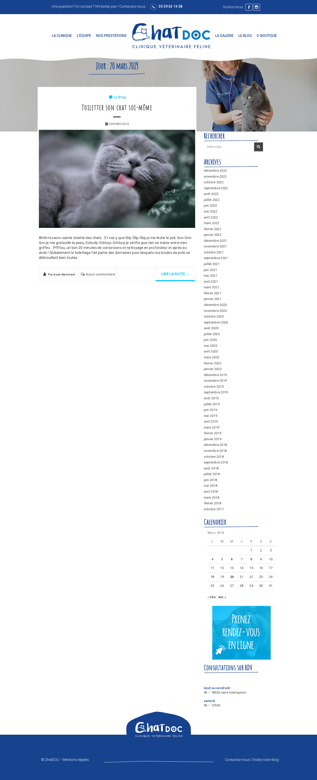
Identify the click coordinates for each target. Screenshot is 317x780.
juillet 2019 (212, 404)
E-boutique (267, 36)
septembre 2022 (216, 188)
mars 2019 (211, 427)
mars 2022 (211, 223)
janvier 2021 (212, 299)
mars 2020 (211, 357)
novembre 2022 (215, 176)
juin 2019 (210, 410)
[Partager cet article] (128, 275)
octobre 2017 (214, 509)
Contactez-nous (132, 6)
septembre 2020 (216, 322)
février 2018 (212, 503)
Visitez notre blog (265, 760)
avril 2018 (211, 491)
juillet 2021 (212, 264)
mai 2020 (210, 346)
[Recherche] (258, 146)
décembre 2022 (215, 170)
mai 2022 (210, 211)
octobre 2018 (214, 456)
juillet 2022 (212, 200)
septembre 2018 (216, 462)
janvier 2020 (212, 369)
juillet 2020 (212, 334)
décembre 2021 (215, 240)
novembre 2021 (215, 246)
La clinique (62, 36)
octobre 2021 (214, 252)
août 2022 (211, 194)
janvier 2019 (212, 439)
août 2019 (211, 398)
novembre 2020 (215, 311)
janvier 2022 (212, 235)
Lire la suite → (175, 274)
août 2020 (211, 328)
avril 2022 (211, 217)
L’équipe (84, 36)
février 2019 (212, 433)
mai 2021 (210, 275)
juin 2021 (210, 270)
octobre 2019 (214, 386)
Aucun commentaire (100, 274)
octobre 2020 (214, 316)
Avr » (222, 597)
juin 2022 (210, 205)
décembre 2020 (215, 305)
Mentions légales (76, 760)
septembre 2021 (216, 258)
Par (61, 274)
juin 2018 (210, 480)
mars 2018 (211, 497)
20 (232, 577)
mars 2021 (211, 287)
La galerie (224, 36)
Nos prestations (111, 36)
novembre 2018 (215, 451)
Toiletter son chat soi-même (117, 107)
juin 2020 (210, 340)
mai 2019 (210, 416)
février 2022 (212, 229)
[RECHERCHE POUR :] (228, 147)
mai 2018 (210, 485)
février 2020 (212, 363)
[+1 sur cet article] (145, 275)
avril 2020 (211, 351)
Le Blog (245, 36)
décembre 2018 (215, 445)
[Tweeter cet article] (136, 275)
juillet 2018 (212, 474)
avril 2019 (211, 421)
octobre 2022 (214, 182)
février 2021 (212, 293)
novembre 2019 (215, 380)
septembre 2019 (216, 392)
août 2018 (211, 468)
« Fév (212, 597)
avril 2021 (211, 281)
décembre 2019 (215, 375)
